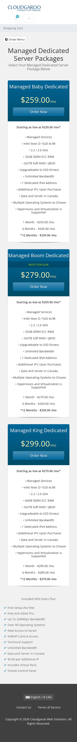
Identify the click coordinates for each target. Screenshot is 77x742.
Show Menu (16, 39)
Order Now (38, 111)
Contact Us (23, 707)
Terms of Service (49, 707)
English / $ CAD (41, 697)
